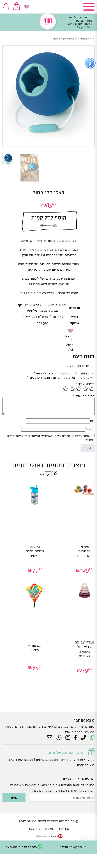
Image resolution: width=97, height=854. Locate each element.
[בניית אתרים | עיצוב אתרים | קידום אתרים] (49, 837)
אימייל (90, 428)
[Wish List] (27, 7)
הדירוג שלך (85, 383)
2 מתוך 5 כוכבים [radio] (85, 389)
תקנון (49, 828)
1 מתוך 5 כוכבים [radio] (92, 389)
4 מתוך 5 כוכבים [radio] (72, 389)
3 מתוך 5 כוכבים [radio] (78, 389)
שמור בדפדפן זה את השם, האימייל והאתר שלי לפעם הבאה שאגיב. (51, 437)
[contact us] (51, 737)
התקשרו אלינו (71, 847)
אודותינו (63, 828)
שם (92, 421)
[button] (71, 331)
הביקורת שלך (83, 396)
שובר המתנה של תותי (65, 752)
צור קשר (34, 828)
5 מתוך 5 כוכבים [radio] (65, 389)
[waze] (59, 737)
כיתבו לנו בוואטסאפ (21, 847)
